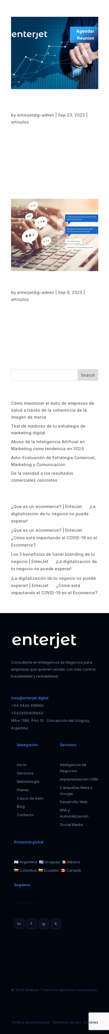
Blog (21, 806)
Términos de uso (66, 1022)
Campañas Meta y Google (76, 790)
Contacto (25, 814)
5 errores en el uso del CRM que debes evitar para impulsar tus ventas (54, 284)
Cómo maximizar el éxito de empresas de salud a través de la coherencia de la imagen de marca (52, 410)
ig (43, 923)
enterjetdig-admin (35, 115)
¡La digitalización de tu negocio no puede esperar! (53, 513)
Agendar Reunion (85, 35)
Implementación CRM (79, 779)
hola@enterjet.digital (29, 698)
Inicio (21, 764)
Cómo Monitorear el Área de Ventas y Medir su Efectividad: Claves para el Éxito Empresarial (52, 104)
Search (88, 375)
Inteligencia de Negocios (73, 767)
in (19, 923)
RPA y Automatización (74, 813)
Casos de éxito (30, 798)
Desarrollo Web (73, 801)
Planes (23, 790)
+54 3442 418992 (27, 705)
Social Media (71, 824)
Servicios (25, 773)
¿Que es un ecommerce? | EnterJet (46, 506)
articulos (20, 121)
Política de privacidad (30, 1022)
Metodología (28, 781)
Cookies (91, 1022)
